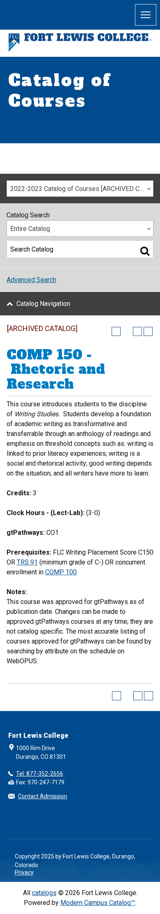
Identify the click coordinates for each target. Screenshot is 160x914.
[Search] (144, 250)
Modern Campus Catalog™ (97, 903)
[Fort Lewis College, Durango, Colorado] (80, 43)
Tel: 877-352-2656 (39, 773)
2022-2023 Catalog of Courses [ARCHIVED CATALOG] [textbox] (81, 189)
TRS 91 (27, 562)
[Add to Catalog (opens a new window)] (116, 331)
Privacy (24, 872)
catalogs (44, 893)
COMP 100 (61, 572)
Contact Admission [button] (42, 796)
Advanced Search (31, 280)
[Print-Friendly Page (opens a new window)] (137, 331)
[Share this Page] (126, 331)
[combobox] (80, 188)
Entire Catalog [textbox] (30, 229)
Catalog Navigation (43, 304)
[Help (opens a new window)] (148, 331)
